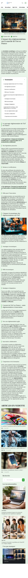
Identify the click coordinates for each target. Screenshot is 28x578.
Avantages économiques (10, 98)
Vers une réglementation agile (11, 111)
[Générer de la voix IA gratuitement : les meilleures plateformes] (14, 556)
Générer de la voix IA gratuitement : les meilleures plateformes (13, 559)
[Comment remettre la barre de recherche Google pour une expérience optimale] (14, 497)
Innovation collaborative (10, 113)
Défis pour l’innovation (9, 92)
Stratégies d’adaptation (10, 104)
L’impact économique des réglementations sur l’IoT (14, 95)
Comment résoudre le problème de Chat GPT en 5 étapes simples (13, 543)
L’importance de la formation (11, 116)
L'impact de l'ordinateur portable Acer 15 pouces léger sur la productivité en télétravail (12, 140)
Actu (2, 428)
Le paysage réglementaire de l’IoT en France (13, 84)
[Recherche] (22, 3)
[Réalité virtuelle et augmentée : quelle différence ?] (14, 438)
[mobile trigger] (2, 3)
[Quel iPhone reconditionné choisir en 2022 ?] (14, 460)
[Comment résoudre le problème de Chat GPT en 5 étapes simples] (14, 527)
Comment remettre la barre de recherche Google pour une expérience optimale (12, 513)
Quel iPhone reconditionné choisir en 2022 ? (12, 470)
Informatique (4, 510)
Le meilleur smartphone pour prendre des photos (13, 426)
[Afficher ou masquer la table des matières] (19, 79)
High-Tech (15, 36)
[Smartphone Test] (9, 3)
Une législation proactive (10, 86)
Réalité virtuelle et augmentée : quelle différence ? (13, 448)
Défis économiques (9, 101)
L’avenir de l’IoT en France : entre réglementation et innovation (11, 107)
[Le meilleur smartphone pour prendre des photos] (14, 416)
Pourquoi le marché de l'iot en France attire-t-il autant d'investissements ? (13, 188)
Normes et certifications (10, 89)
